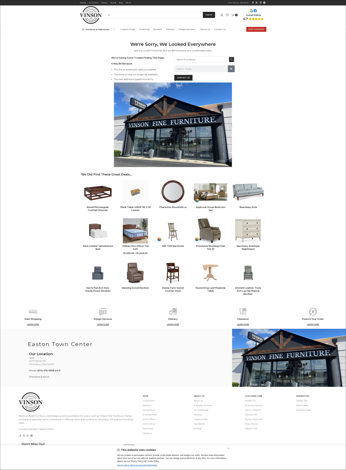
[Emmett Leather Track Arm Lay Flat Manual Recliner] (248, 272)
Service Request (253, 410)
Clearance (147, 433)
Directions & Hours (39, 377)
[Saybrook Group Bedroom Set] (210, 192)
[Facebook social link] (253, 3)
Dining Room (149, 410)
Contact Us (250, 400)
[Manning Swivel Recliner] (135, 272)
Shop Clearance (256, 29)
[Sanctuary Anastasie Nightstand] (248, 230)
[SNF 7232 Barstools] (173, 230)
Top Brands (199, 424)
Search (209, 15)
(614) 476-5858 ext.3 (48, 370)
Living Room (149, 400)
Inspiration (302, 396)
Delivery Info (251, 414)
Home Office (149, 419)
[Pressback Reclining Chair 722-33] (210, 230)
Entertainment (150, 414)
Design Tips (301, 400)
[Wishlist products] (227, 15)
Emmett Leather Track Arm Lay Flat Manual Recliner (248, 291)
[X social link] (257, 3)
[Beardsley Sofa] (248, 192)
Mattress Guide (303, 410)
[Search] (231, 59)
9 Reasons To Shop (203, 405)
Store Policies (251, 424)
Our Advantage (201, 410)
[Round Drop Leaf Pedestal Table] (210, 272)
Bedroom (147, 405)
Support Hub (251, 428)
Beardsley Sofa (248, 207)
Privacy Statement (254, 419)
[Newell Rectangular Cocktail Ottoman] (98, 192)
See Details (244, 3)
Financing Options (253, 405)
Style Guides (302, 405)
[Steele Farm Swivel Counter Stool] (173, 272)
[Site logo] (91, 14)
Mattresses (148, 428)
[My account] (222, 15)
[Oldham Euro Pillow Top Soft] (135, 230)
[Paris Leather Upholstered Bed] (98, 230)
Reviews (198, 414)
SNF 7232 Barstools (173, 246)
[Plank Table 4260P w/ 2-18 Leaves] (135, 192)
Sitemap (198, 428)
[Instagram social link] (260, 3)
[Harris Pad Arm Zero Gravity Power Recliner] (98, 272)
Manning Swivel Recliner (135, 288)
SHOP (145, 396)
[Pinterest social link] (264, 3)
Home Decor (149, 424)
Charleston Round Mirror (173, 207)
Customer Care (253, 396)
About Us (199, 396)
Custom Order (200, 419)
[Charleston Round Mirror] (173, 192)
